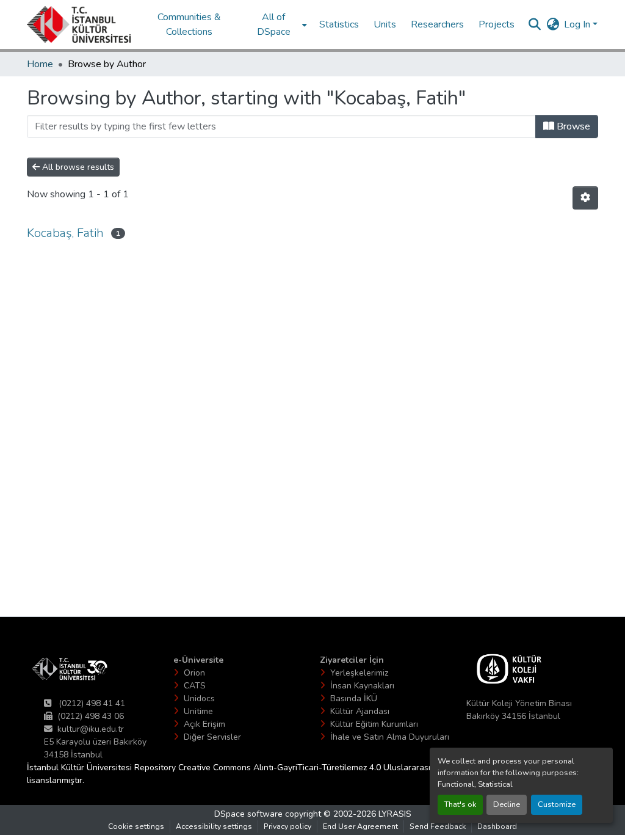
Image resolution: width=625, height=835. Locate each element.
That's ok (460, 804)
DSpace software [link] (248, 814)
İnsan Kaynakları (362, 685)
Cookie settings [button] (136, 826)
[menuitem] (277, 24)
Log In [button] (578, 24)
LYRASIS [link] (394, 814)
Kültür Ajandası (359, 711)
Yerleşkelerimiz (359, 673)
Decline (506, 804)
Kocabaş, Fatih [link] (65, 233)
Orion (194, 673)
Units (385, 24)
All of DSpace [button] (274, 24)
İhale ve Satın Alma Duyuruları (389, 737)
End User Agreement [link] (360, 826)
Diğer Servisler (212, 737)
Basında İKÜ (353, 698)
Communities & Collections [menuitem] (189, 24)
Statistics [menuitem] (339, 24)
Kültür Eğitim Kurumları (374, 724)
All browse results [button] (77, 167)
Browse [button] (572, 126)
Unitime (198, 711)
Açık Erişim (204, 724)
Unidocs (199, 698)
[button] (79, 24)
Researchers (437, 24)
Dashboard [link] (497, 826)
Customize (557, 804)
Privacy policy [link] (287, 826)
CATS (195, 685)
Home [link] (40, 64)
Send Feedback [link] (438, 826)
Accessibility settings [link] (214, 826)
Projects (497, 24)
